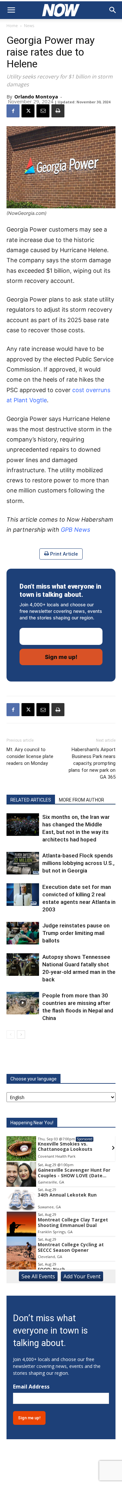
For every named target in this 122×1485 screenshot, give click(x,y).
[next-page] (21, 1034)
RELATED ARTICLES (30, 800)
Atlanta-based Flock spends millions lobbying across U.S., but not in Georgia (78, 863)
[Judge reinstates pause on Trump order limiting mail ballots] (23, 933)
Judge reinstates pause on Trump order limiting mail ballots (76, 933)
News (29, 25)
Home (12, 25)
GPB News (75, 529)
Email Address (31, 1386)
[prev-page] (11, 1034)
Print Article (63, 554)
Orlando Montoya (36, 96)
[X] (27, 110)
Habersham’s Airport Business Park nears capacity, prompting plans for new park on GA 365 (92, 763)
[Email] (42, 110)
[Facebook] (13, 110)
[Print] (57, 110)
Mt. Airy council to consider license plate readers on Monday (30, 756)
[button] (11, 10)
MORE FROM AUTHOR (81, 800)
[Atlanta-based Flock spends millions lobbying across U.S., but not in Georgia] (23, 863)
